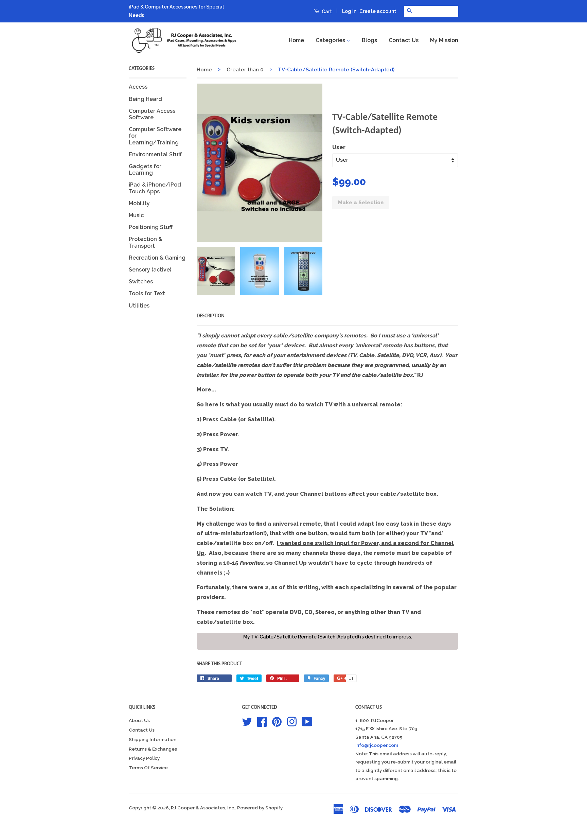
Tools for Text (147, 293)
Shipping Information (152, 739)
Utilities (139, 305)
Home (296, 40)
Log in (349, 11)
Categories (331, 40)
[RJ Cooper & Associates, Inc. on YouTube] (307, 721)
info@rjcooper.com (376, 745)
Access (138, 87)
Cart (326, 11)
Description (211, 316)
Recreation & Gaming (157, 257)
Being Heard (145, 99)
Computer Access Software (152, 114)
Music (136, 215)
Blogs (369, 40)
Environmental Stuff (155, 154)
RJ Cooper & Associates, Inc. (203, 807)
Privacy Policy (144, 758)
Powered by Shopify (260, 807)
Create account (377, 11)
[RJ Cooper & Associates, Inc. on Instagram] (292, 721)
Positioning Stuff (151, 227)
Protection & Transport (145, 242)
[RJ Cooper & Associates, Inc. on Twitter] (247, 721)
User (338, 147)
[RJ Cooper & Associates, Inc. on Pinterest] (277, 721)
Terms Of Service (148, 767)
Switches (141, 281)
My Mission (444, 40)
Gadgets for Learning (145, 169)
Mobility (139, 203)
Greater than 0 (245, 70)
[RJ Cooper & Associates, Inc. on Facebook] (262, 721)
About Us (139, 720)
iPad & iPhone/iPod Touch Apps (155, 187)
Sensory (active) (150, 269)
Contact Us (404, 40)
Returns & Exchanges (153, 749)
